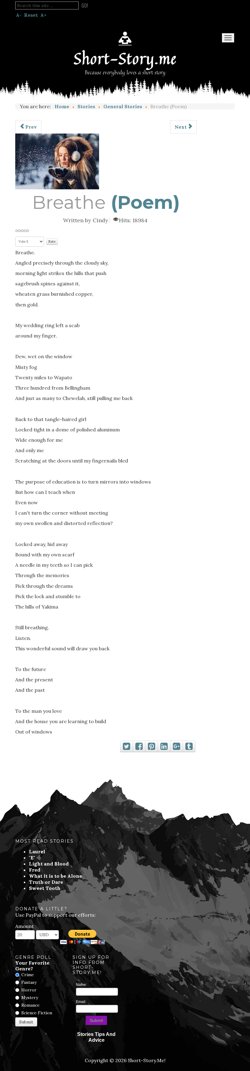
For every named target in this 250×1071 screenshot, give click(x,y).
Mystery (29, 997)
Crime (27, 974)
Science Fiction (36, 1013)
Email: (81, 1002)
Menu (228, 37)
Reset (31, 15)
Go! (84, 5)
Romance (30, 1005)
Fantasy (29, 982)
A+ (43, 15)
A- (19, 15)
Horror (29, 990)
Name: (81, 985)
